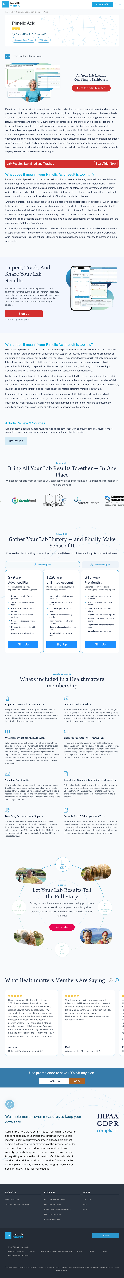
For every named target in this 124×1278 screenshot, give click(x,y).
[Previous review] (110, 980)
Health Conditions (52, 1219)
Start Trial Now (106, 163)
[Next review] (117, 980)
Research (9, 12)
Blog (85, 1209)
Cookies (103, 1251)
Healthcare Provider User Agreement (56, 1251)
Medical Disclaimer (16, 1251)
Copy (77, 1080)
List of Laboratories (52, 1214)
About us (87, 1199)
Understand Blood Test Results (57, 1209)
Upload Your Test (102, 4)
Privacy (80, 1251)
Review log (16, 441)
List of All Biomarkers (53, 1204)
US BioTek (43, 40)
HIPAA (91, 1251)
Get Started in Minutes (91, 88)
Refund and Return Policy (18, 1256)
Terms (32, 1251)
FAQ (85, 1204)
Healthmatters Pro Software (17, 1204)
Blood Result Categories (54, 1199)
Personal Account (12, 1199)
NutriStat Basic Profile (23, 40)
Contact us (105, 1235)
